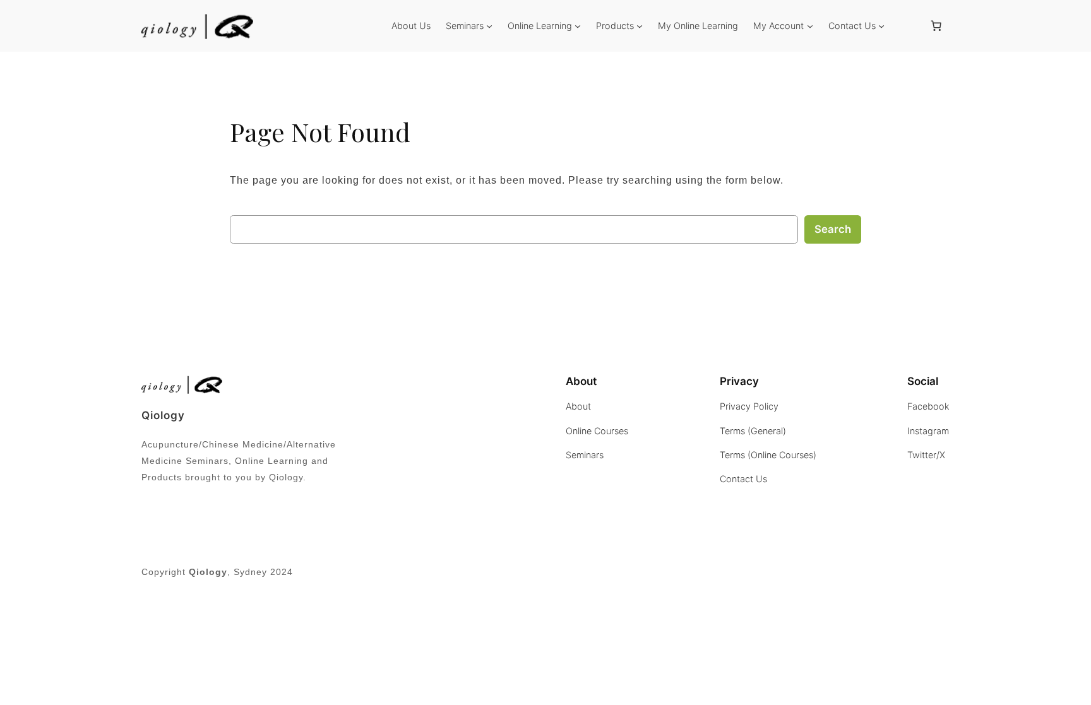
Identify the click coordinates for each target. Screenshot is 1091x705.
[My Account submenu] (810, 26)
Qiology (163, 415)
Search (832, 229)
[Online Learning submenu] (578, 26)
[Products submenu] (639, 26)
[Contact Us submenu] (881, 26)
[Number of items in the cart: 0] (936, 26)
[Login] (906, 25)
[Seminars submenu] (489, 26)
